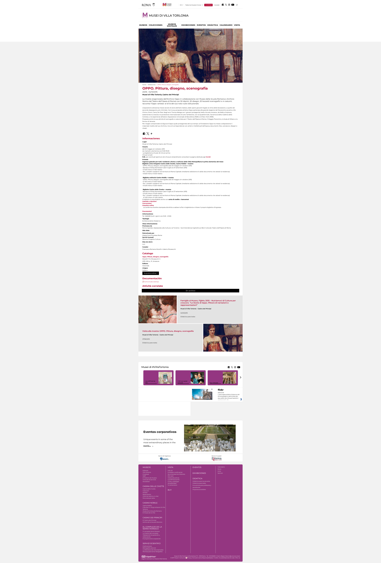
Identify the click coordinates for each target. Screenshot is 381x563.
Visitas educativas (173, 478)
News (219, 469)
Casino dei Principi (152, 518)
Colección (146, 491)
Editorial (145, 470)
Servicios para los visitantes (176, 474)
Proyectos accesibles (199, 489)
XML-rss (237, 558)
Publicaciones (147, 546)
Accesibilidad (172, 483)
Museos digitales (172, 25)
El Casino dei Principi (149, 520)
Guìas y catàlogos (173, 481)
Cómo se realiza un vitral (150, 496)
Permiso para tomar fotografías (153, 551)
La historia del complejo (150, 533)
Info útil (170, 470)
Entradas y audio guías (175, 472)
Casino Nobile (150, 503)
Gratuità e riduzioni (149, 201)
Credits (216, 558)
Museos (143, 25)
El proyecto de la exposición (152, 538)
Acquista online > (150, 273)
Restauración (147, 494)
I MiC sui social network (182, 382)
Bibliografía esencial (149, 548)
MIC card (170, 476)
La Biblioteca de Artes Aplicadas (153, 550)
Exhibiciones (188, 25)
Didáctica (212, 25)
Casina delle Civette (153, 486)
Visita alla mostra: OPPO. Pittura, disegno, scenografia (168, 331)
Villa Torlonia (147, 472)
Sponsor (220, 473)
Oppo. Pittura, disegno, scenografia (155, 257)
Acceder (217, 5)
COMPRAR (208, 5)
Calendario (226, 25)
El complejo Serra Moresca (151, 531)
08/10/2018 (229, 396)
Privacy (189, 558)
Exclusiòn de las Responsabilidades (203, 558)
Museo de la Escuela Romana (152, 511)
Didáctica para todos (199, 483)
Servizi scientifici (152, 543)
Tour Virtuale (214, 383)
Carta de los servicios (149, 479)
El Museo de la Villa (149, 513)
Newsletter (146, 481)
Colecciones (155, 25)
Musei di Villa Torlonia (169, 15)
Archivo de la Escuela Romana (152, 522)
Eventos (201, 25)
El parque (146, 474)
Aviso (219, 471)
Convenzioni (147, 203)
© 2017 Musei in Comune (177, 558)
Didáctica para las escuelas (201, 481)
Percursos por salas (149, 498)
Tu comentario (172, 485)
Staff (144, 476)
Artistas (145, 492)
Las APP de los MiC (174, 479)
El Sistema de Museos (150, 478)
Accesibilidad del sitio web (226, 558)
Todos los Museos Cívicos (193, 5)
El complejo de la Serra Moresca (152, 528)
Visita (237, 25)
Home (144, 84)
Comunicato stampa (151, 282)
